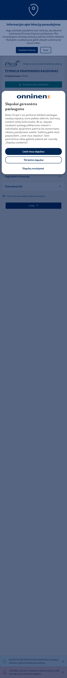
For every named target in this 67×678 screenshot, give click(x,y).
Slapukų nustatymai (33, 168)
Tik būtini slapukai (33, 160)
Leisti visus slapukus (33, 151)
